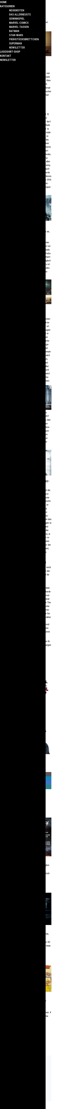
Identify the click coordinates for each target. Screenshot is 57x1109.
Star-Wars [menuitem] (16, 35)
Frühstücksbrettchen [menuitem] (24, 39)
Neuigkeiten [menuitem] (16, 10)
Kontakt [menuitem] (5, 55)
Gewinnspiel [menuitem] (17, 18)
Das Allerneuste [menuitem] (20, 14)
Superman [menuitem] (15, 43)
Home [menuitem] (3, 2)
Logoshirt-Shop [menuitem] (10, 51)
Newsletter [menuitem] (17, 47)
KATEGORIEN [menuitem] (7, 6)
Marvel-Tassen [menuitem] (19, 26)
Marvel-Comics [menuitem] (19, 22)
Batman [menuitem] (14, 31)
